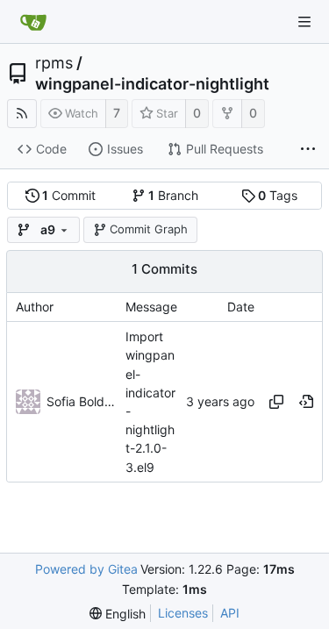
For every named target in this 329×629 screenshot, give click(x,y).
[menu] (117, 613)
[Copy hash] (276, 402)
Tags (277, 195)
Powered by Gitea (86, 568)
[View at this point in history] (306, 402)
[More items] (308, 150)
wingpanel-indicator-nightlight (152, 84)
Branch (173, 195)
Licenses (183, 612)
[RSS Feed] (22, 113)
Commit (69, 195)
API (230, 612)
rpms (54, 63)
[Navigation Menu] (304, 22)
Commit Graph (149, 229)
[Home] (33, 22)
